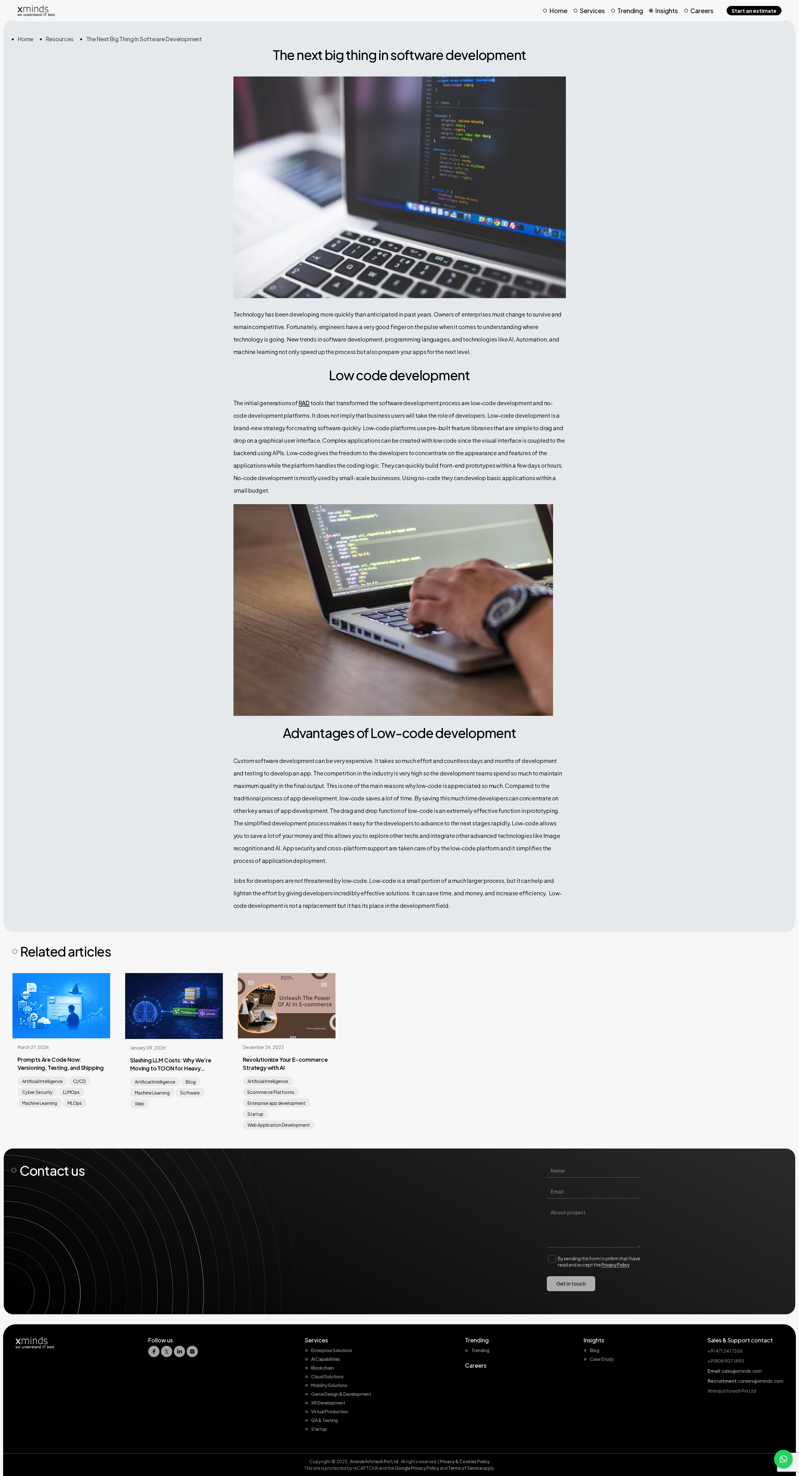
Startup (255, 1114)
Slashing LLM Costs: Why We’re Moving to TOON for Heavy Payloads (170, 1064)
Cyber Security (37, 1092)
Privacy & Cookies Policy (465, 1461)
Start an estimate (754, 10)
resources (59, 38)
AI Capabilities (325, 1359)
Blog (191, 1082)
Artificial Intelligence (42, 1081)
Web (139, 1103)
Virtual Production (329, 1411)
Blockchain (322, 1367)
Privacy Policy (615, 1264)
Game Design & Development (341, 1394)
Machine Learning (39, 1103)
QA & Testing (324, 1420)
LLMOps (71, 1092)
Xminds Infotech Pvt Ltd (374, 1461)
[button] (783, 1459)
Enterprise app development (277, 1103)
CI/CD (79, 1081)
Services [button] (592, 10)
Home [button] (558, 10)
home (25, 38)
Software (190, 1092)
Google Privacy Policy (417, 1468)
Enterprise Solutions (331, 1350)
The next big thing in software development (144, 38)
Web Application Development (279, 1125)
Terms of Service (465, 1468)
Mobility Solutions (329, 1385)
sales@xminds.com (742, 1371)
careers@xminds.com (760, 1381)
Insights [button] (666, 10)
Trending (630, 10)
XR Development (328, 1402)
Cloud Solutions (327, 1376)
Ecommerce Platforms (271, 1092)
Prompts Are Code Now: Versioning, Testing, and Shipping (60, 1063)
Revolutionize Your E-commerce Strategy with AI (285, 1063)
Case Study (602, 1359)
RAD (304, 402)
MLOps (74, 1103)
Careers (701, 10)
